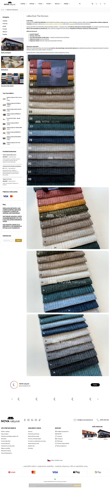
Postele (5, 29)
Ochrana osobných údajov (34, 439)
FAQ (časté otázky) (6, 451)
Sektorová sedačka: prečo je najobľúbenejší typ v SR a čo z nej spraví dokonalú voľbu (12, 219)
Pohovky (5, 23)
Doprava (30, 431)
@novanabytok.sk (40, 420)
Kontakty (30, 448)
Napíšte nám (31, 446)
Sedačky (5, 21)
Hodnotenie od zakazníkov (8, 446)
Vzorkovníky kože (5, 443)
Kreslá (4, 26)
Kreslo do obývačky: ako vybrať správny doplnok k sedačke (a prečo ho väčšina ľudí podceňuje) (12, 210)
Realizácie (3, 439)
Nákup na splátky (5, 448)
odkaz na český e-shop (56, 460)
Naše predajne (4, 434)
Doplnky (5, 34)
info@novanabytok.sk (85, 420)
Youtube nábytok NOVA (36, 420)
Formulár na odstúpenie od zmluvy (37, 441)
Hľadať (18, 240)
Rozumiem (77, 485)
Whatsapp (32, 420)
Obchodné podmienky (33, 434)
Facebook (25, 420)
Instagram (28, 420)
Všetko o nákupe (5, 431)
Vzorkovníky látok (5, 441)
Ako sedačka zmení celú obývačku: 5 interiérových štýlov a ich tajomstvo (12, 226)
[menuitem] (24, 3)
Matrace (5, 32)
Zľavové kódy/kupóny (6, 453)
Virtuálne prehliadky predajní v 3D (9, 436)
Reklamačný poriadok (33, 436)
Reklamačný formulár (33, 443)
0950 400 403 (104, 420)
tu (34, 486)
